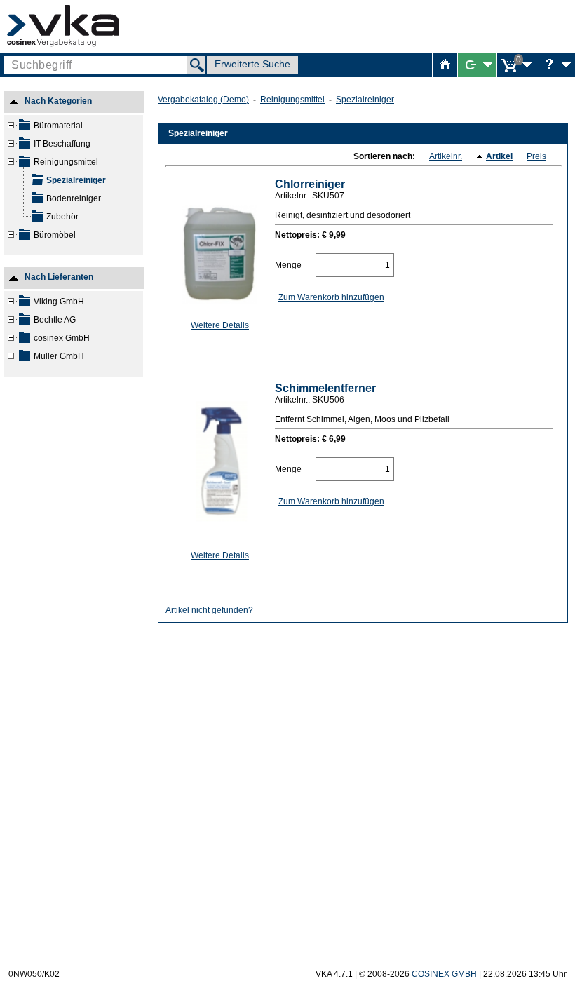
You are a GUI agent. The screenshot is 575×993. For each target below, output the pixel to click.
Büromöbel (55, 235)
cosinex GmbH (62, 338)
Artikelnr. (445, 156)
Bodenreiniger (73, 198)
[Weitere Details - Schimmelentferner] (216, 462)
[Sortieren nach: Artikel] (481, 157)
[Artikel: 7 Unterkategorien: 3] (24, 165)
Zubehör (62, 217)
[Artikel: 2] (36, 183)
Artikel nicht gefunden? (209, 610)
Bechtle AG (55, 320)
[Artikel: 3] (36, 201)
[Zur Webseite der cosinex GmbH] (63, 26)
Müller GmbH (59, 356)
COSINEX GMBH (444, 974)
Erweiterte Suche (252, 63)
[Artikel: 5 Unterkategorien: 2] (24, 238)
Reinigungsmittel (66, 162)
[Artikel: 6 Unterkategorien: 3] (24, 128)
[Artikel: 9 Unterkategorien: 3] (24, 146)
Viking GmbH (59, 301)
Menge (288, 265)
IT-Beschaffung (62, 144)
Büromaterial (58, 125)
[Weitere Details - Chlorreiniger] (216, 245)
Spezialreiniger (76, 180)
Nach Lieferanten (59, 280)
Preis (536, 156)
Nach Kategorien (58, 104)
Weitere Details (220, 325)
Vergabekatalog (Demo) (203, 99)
